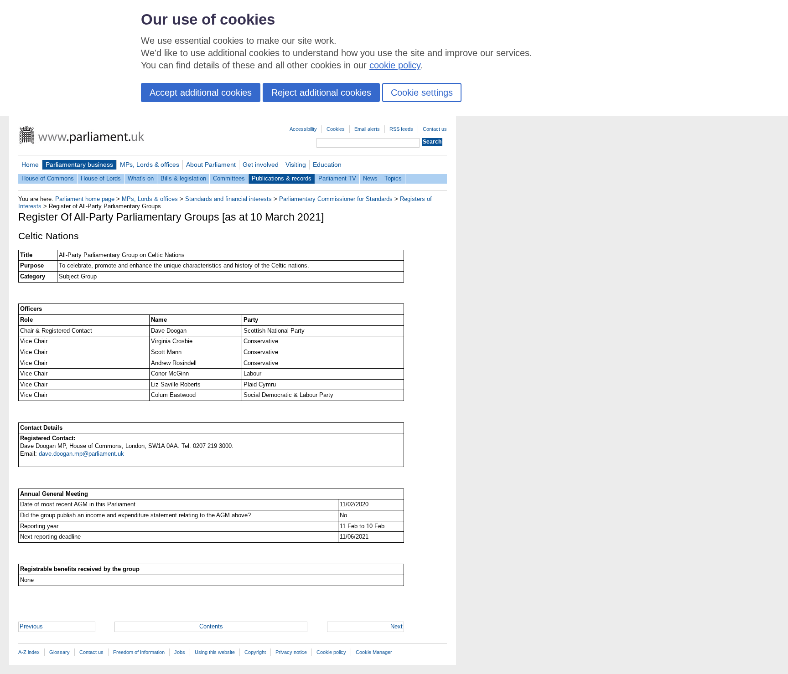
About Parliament (211, 164)
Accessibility (303, 129)
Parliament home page (84, 199)
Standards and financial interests (228, 199)
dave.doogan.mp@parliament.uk (81, 453)
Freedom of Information (139, 652)
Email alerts (367, 129)
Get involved (261, 164)
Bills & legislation (183, 178)
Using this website (215, 652)
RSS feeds (401, 129)
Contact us (435, 129)
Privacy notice (291, 652)
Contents (211, 626)
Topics (393, 178)
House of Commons (47, 178)
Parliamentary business (79, 164)
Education (327, 164)
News (370, 178)
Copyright (255, 652)
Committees (229, 178)
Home (30, 164)
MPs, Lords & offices (149, 164)
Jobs (179, 652)
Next (396, 626)
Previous (31, 626)
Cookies (336, 129)
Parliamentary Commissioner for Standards (336, 199)
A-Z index (29, 652)
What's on (141, 178)
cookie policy (394, 65)
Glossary (59, 652)
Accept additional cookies (201, 92)
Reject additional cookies (321, 92)
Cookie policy (331, 652)
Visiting (295, 164)
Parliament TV (337, 178)
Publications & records (281, 178)
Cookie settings (422, 92)
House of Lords (101, 178)
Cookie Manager (374, 652)
